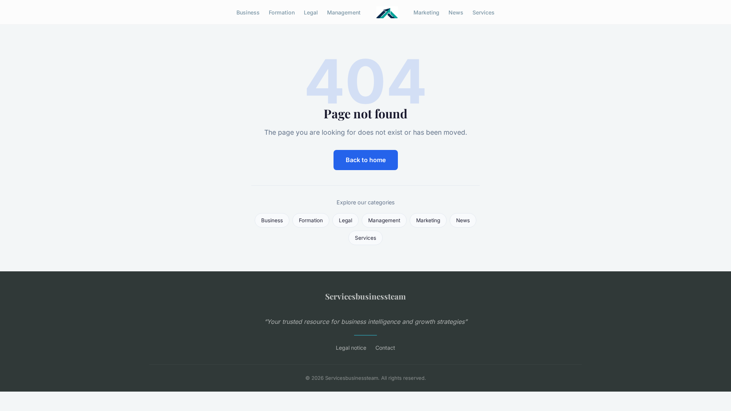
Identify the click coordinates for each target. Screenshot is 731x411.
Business (248, 12)
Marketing (426, 12)
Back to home (366, 160)
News (455, 12)
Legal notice (351, 347)
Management (344, 12)
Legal (311, 12)
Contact (385, 347)
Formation (282, 12)
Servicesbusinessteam (365, 296)
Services (483, 12)
